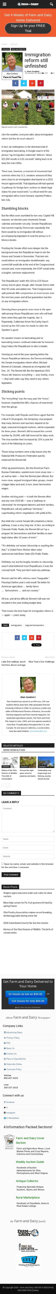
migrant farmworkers (34, 625)
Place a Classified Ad (16, 1059)
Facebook (9, 1102)
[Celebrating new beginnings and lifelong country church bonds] (46, 762)
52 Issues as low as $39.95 (25, 994)
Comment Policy (13, 1069)
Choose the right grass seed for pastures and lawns (28, 773)
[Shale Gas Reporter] (28, 1251)
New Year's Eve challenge (41, 661)
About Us (10, 1048)
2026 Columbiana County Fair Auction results (25, 923)
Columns (5, 49)
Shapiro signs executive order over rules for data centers (27, 895)
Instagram (10, 1113)
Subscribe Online (14, 1064)
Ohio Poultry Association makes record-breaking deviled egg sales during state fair (27, 914)
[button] (51, 4)
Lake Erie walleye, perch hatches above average (14, 663)
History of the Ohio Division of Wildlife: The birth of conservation (28, 931)
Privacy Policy (13, 1038)
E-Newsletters (12, 1118)
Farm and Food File (18, 49)
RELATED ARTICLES (13, 745)
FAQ (8, 1043)
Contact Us (11, 1054)
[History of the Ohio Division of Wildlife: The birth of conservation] (10, 762)
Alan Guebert (33, 71)
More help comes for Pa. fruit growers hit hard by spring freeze (27, 904)
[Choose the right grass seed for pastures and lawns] (28, 762)
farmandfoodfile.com (38, 731)
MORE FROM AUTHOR (14, 750)
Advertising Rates (14, 1032)
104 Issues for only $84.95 (28, 1001)
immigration (16, 625)
